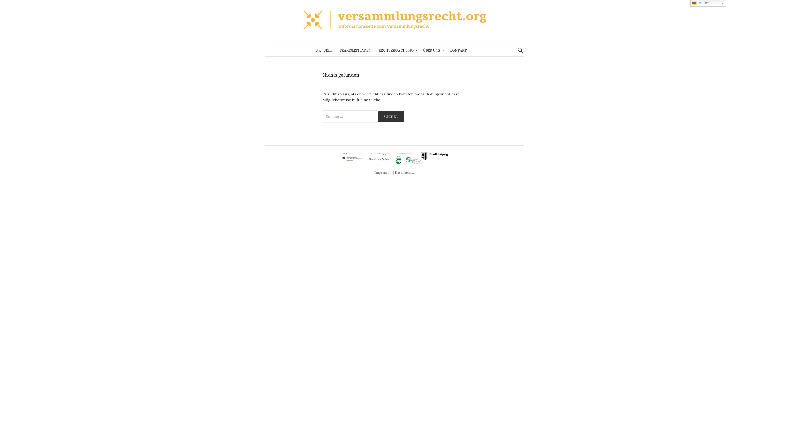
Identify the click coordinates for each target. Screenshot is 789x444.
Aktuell (324, 50)
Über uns (431, 50)
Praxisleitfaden (355, 50)
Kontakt (458, 50)
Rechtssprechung (396, 50)
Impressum (383, 172)
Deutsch (703, 3)
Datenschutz (405, 172)
